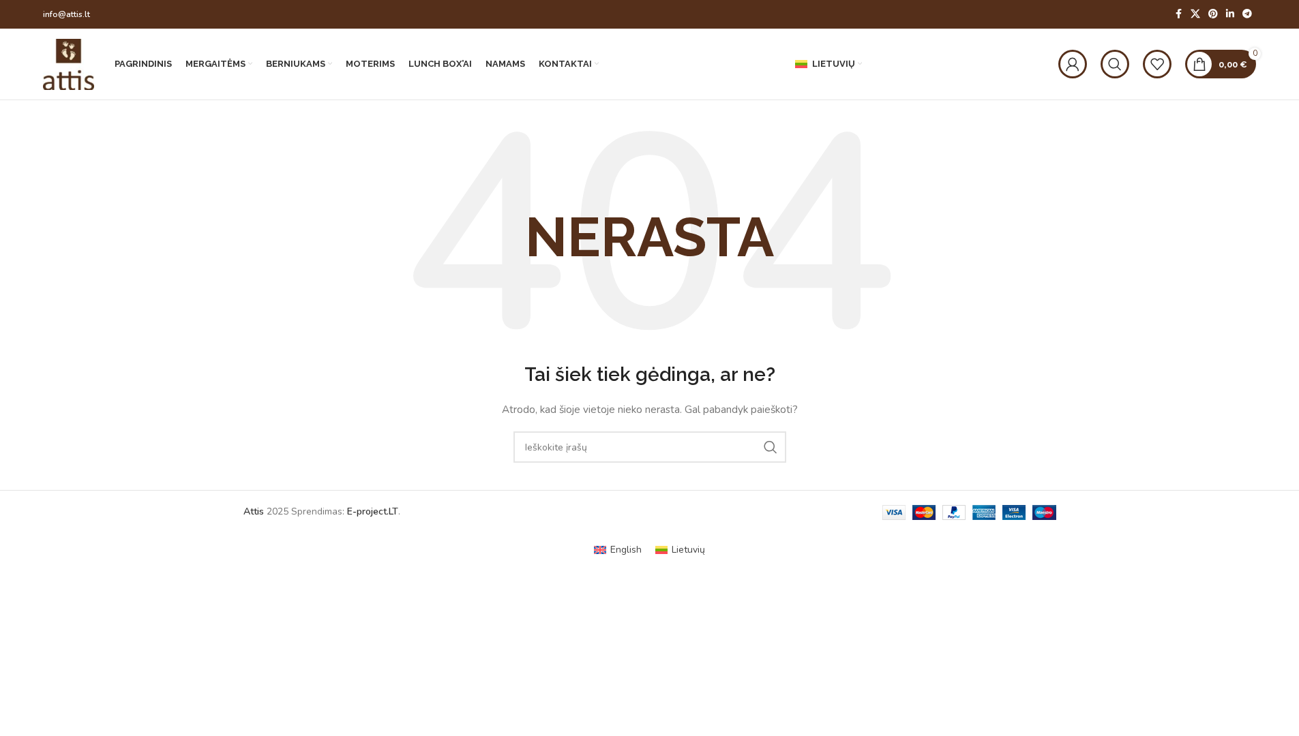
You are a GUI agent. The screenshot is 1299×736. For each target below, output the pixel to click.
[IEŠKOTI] (770, 447)
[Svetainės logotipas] (68, 63)
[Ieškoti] (1115, 64)
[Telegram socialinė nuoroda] (1247, 14)
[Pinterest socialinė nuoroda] (1213, 14)
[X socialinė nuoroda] (1195, 14)
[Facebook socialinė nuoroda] (1178, 14)
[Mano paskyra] (1072, 64)
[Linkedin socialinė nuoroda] (1230, 14)
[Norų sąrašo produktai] (1157, 64)
